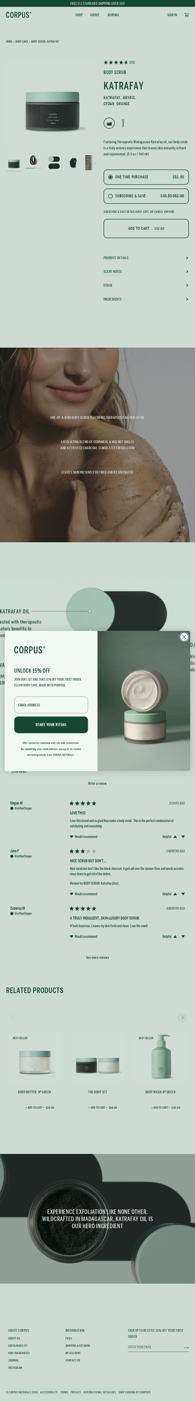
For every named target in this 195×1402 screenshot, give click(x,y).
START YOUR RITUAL (51, 725)
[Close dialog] (184, 637)
